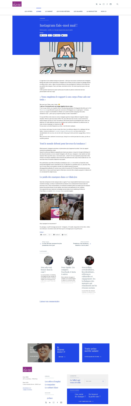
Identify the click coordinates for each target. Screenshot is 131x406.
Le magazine (50, 384)
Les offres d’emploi (52, 381)
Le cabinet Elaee (51, 387)
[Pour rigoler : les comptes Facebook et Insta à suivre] (68, 260)
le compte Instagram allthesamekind (63, 131)
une (71, 163)
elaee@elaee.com (27, 388)
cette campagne (56, 191)
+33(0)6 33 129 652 (27, 389)
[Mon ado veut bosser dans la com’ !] (48, 260)
